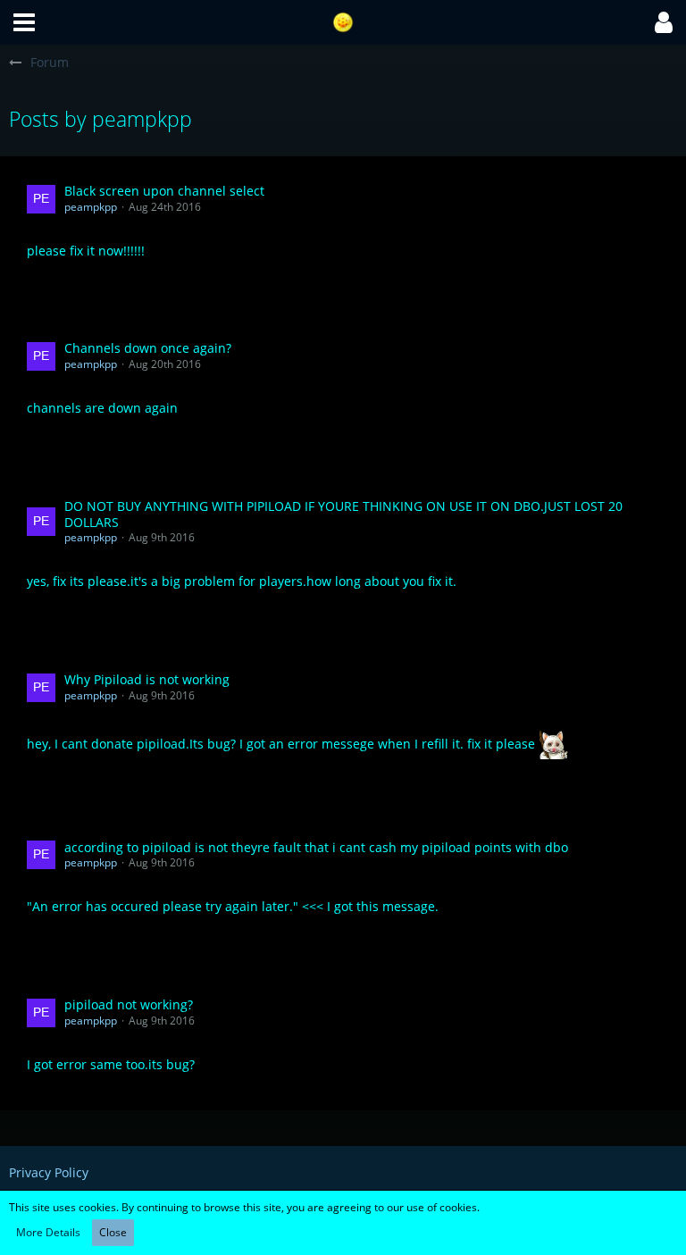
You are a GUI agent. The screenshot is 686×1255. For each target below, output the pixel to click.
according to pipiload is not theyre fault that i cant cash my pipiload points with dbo (316, 847)
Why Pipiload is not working (147, 679)
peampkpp (90, 206)
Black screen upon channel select (164, 190)
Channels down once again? (147, 347)
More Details (48, 1232)
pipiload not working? (128, 1004)
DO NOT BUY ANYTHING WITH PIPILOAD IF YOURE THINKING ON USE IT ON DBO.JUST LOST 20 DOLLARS (343, 514)
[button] (24, 22)
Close (113, 1232)
